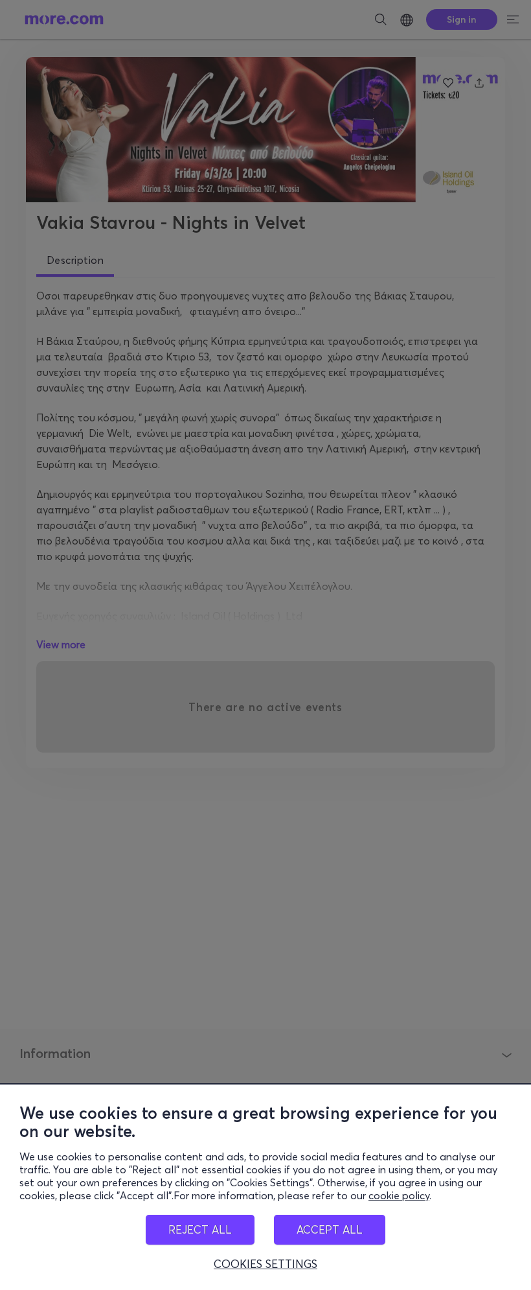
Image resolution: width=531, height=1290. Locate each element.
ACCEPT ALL (330, 1229)
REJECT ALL (200, 1229)
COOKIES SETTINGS (265, 1264)
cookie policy (398, 1195)
